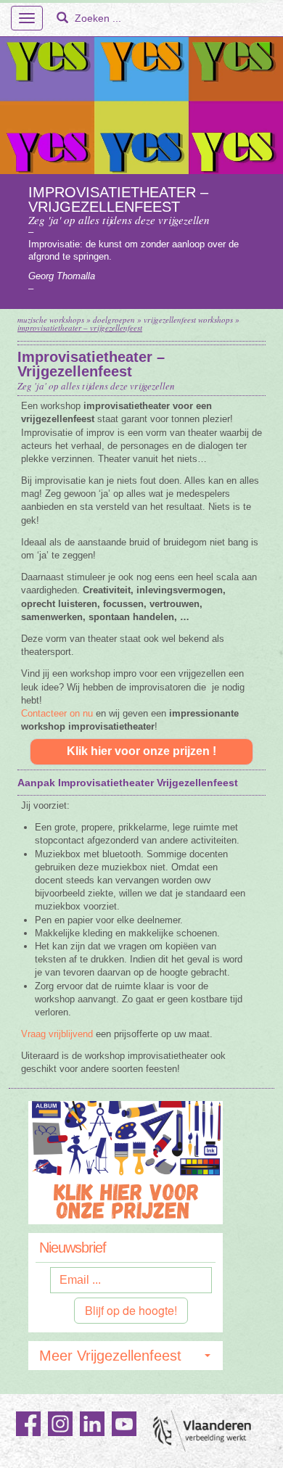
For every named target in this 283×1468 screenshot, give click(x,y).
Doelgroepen (114, 319)
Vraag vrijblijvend (57, 1033)
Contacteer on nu (57, 713)
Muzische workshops (50, 319)
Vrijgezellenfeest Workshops (188, 319)
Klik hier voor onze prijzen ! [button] (141, 751)
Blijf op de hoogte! (131, 1310)
